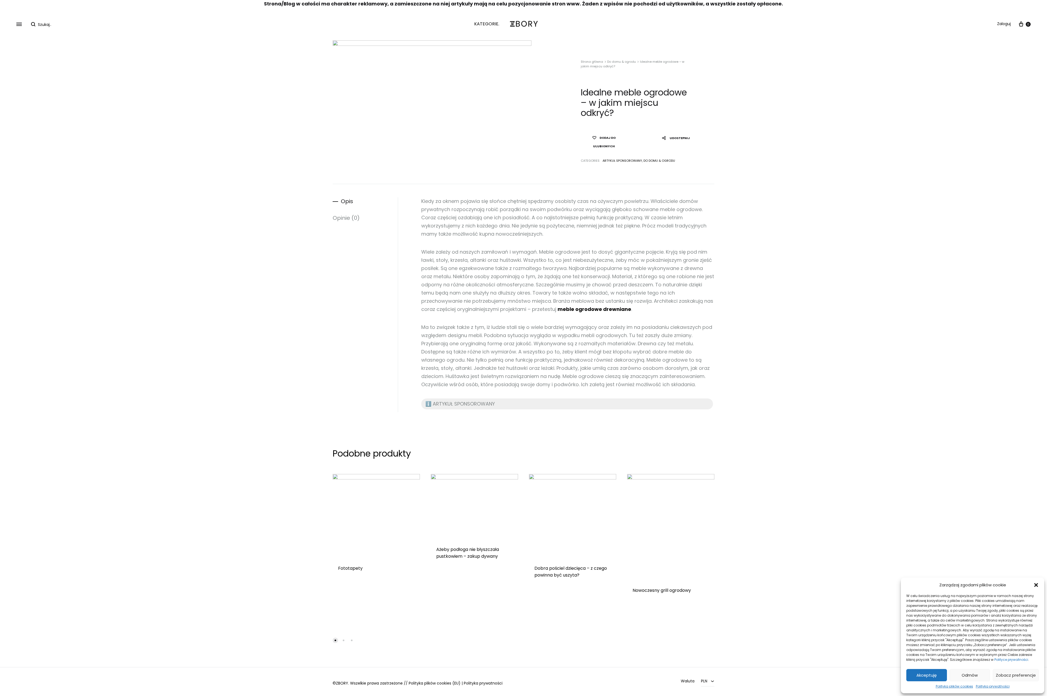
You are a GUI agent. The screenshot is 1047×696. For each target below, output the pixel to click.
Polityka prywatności (993, 686)
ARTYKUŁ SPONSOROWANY (622, 160)
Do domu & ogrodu (621, 61)
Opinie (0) (346, 218)
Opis (347, 201)
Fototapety (350, 568)
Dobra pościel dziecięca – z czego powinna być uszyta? (570, 571)
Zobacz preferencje (1016, 675)
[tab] (365, 201)
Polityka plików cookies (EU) (435, 683)
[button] (1036, 585)
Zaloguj (1004, 23)
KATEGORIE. (486, 24)
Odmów (970, 675)
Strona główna (592, 61)
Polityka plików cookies (954, 686)
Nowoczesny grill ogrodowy (662, 590)
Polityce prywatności (1011, 659)
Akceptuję (926, 675)
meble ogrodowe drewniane (594, 309)
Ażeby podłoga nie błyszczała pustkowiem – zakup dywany (467, 552)
